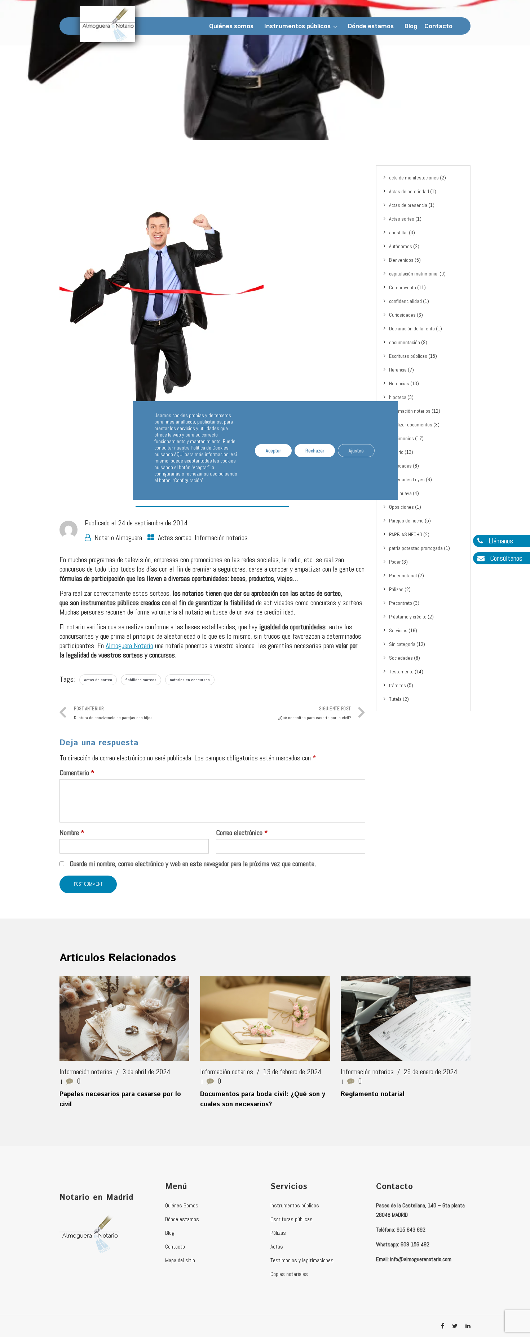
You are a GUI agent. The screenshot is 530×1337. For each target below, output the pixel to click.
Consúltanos (505, 558)
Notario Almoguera (118, 537)
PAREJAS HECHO (405, 534)
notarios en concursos (190, 680)
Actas (276, 1246)
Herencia (398, 369)
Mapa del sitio (180, 1260)
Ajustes (356, 450)
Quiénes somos (231, 26)
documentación (404, 342)
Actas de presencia (408, 205)
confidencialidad (405, 301)
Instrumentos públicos (297, 26)
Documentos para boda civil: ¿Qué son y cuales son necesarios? (262, 1099)
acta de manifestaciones (414, 177)
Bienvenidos (401, 260)
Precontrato (400, 603)
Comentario (76, 772)
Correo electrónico (242, 832)
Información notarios (221, 537)
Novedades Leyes (407, 479)
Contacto (438, 26)
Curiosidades (402, 315)
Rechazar (314, 450)
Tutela (395, 699)
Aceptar (273, 450)
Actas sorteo (174, 537)
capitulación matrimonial (413, 273)
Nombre (71, 832)
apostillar (398, 232)
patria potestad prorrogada (416, 548)
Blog (411, 26)
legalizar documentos (410, 424)
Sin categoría (402, 644)
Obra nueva (400, 493)
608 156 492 (415, 1244)
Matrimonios (401, 438)
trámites (397, 685)
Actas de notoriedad (409, 191)
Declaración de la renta (412, 328)
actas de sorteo (98, 680)
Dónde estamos (371, 26)
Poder (395, 562)
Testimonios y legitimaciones (302, 1260)
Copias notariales (289, 1274)
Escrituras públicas (408, 356)
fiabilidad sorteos (140, 680)
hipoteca (397, 397)
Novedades (400, 466)
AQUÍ (179, 454)
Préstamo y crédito (408, 616)
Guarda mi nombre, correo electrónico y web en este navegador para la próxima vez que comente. (193, 863)
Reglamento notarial (373, 1094)
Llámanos (500, 541)
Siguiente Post (314, 713)
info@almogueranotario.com (420, 1259)
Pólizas (396, 589)
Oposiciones (401, 507)
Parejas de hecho (406, 520)
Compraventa (402, 287)
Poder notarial (403, 575)
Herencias (399, 383)
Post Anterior (113, 713)
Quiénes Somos (181, 1205)
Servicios (398, 630)
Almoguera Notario (129, 645)
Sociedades (401, 658)
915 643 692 (411, 1229)
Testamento (401, 671)
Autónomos (400, 246)
